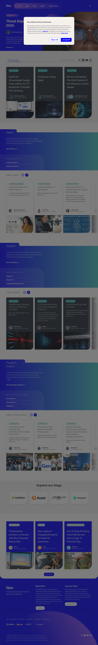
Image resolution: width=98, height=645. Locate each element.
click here (45, 31)
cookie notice (64, 33)
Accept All (66, 40)
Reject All (54, 40)
